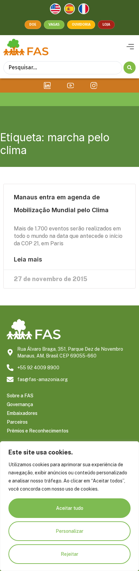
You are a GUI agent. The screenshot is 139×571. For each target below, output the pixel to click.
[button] (130, 47)
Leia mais (28, 259)
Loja (106, 24)
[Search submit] (129, 67)
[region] (69, 506)
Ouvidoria (81, 24)
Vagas (54, 24)
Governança (20, 404)
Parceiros (17, 422)
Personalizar (69, 531)
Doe (32, 24)
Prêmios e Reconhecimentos (37, 430)
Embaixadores (22, 413)
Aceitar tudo (69, 508)
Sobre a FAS (20, 395)
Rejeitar (69, 554)
